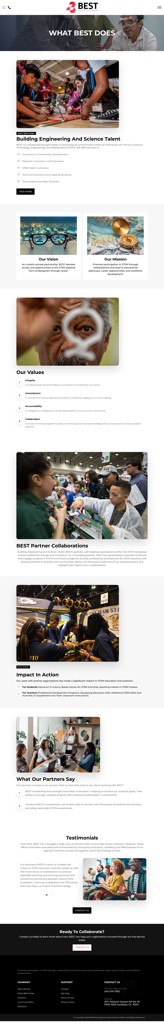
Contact (65, 989)
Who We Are (24, 989)
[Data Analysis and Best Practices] (82, 181)
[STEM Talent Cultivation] (82, 168)
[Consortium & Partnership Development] (82, 154)
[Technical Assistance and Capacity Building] (82, 174)
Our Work (23, 667)
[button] (5, 7)
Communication (26, 1002)
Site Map (65, 993)
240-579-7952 (112, 991)
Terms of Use (67, 997)
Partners (22, 997)
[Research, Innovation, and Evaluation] (82, 161)
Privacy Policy (67, 1002)
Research (22, 1006)
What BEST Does (26, 993)
